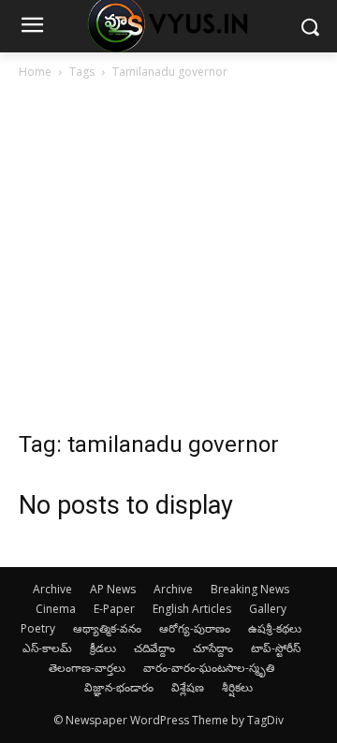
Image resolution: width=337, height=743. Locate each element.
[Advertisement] (168, 260)
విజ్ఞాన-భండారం (119, 687)
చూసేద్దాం (213, 648)
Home (35, 72)
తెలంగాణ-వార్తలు (87, 668)
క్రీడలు (103, 648)
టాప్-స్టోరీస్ (275, 648)
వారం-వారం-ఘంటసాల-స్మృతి (208, 668)
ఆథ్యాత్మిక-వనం (107, 628)
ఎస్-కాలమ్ (47, 648)
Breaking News (250, 589)
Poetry (38, 628)
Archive (52, 589)
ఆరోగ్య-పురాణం (194, 628)
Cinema (56, 609)
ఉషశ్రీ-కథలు (274, 628)
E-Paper (114, 609)
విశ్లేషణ (187, 687)
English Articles (192, 609)
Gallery (267, 609)
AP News (113, 589)
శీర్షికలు (237, 687)
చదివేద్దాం (154, 648)
